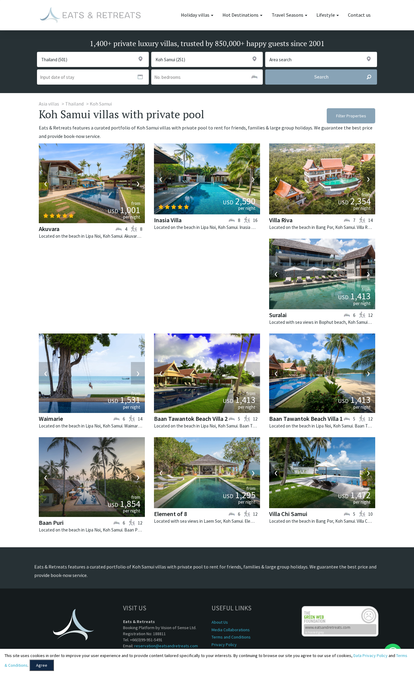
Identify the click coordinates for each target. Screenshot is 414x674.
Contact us (359, 15)
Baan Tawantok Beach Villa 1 (306, 418)
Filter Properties (351, 116)
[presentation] (46, 183)
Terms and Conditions (231, 637)
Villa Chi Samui (288, 514)
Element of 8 (170, 514)
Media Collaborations (231, 629)
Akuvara (49, 229)
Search (321, 77)
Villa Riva (280, 220)
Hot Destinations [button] (240, 15)
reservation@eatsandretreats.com (166, 646)
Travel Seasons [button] (288, 15)
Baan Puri (51, 522)
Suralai (278, 315)
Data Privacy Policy (370, 655)
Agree (41, 665)
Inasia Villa (168, 220)
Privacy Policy (224, 644)
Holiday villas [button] (195, 15)
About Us (220, 622)
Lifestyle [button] (326, 15)
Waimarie (51, 418)
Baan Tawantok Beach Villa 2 (191, 418)
